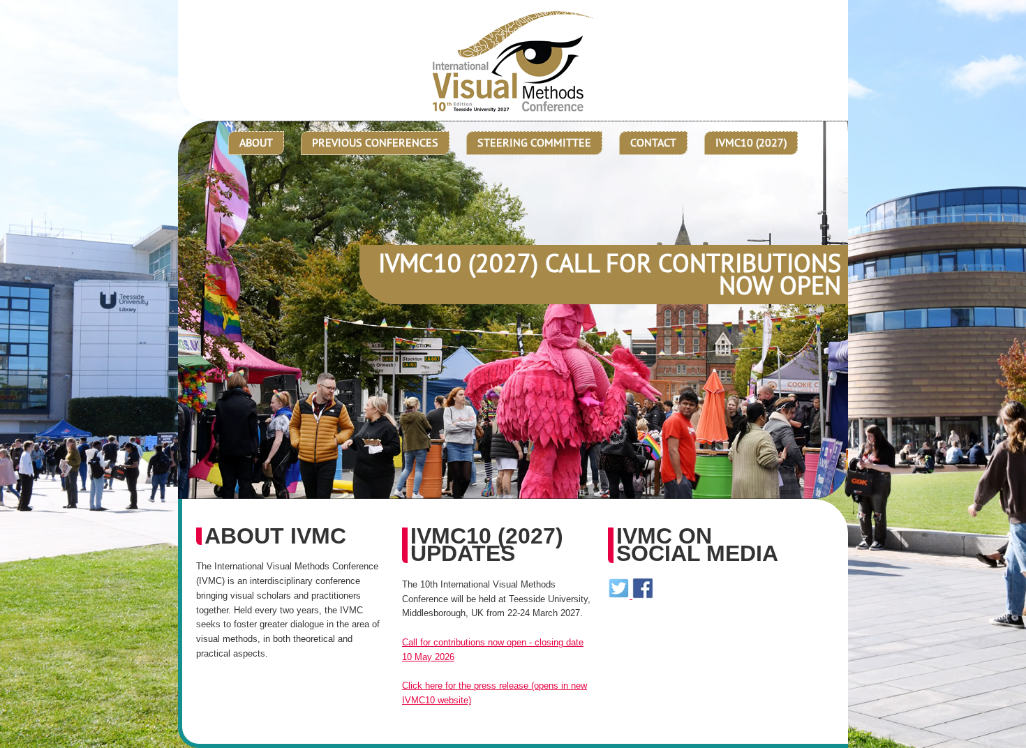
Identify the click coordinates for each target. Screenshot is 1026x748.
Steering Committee (534, 142)
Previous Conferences (375, 142)
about (256, 142)
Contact (653, 142)
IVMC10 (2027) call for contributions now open (609, 274)
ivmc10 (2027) (751, 142)
